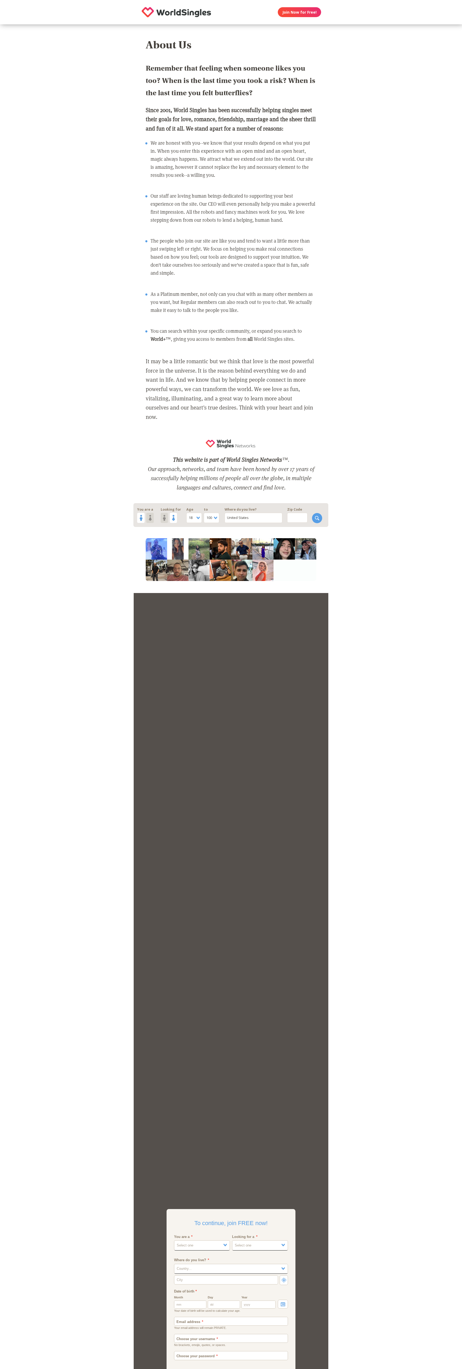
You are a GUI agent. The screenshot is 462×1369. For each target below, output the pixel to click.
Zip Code (294, 509)
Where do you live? (241, 509)
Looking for (171, 509)
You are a (145, 509)
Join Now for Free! (299, 12)
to (206, 509)
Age (189, 509)
